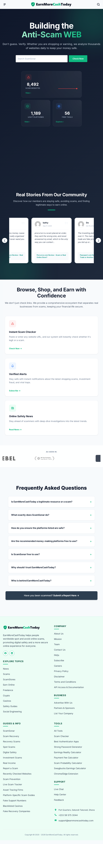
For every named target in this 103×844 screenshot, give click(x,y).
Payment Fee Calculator (66, 757)
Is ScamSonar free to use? (25, 554)
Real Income (9, 763)
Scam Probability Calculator (68, 763)
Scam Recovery (11, 736)
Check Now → (15, 348)
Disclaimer (59, 676)
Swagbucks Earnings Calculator (70, 768)
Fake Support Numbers (14, 800)
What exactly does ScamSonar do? (30, 515)
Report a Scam (10, 768)
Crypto (6, 695)
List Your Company (63, 713)
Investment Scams (12, 757)
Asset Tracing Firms (13, 790)
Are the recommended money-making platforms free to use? (44, 541)
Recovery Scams (11, 741)
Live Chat (59, 789)
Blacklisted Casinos (13, 806)
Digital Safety (10, 752)
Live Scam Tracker (12, 784)
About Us (58, 633)
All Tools (58, 731)
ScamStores (9, 679)
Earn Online (9, 685)
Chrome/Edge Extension (66, 774)
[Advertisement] (51, 159)
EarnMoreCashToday (54, 835)
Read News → (15, 429)
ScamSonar (9, 731)
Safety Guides (10, 706)
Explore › (60, 122)
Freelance (8, 690)
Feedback (59, 800)
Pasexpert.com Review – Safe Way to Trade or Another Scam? (51, 256)
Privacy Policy (61, 671)
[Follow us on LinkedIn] (11, 653)
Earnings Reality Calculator (67, 752)
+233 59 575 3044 (68, 815)
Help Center (60, 794)
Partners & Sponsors (64, 708)
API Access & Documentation (69, 687)
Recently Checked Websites (17, 774)
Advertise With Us (63, 703)
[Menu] (5, 4)
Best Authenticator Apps (66, 741)
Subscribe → (14, 390)
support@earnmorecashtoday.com (76, 820)
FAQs (56, 655)
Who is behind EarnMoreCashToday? (31, 580)
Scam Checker (61, 736)
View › (28, 93)
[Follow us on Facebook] (5, 653)
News (6, 669)
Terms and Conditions (65, 682)
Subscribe (59, 660)
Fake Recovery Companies (16, 811)
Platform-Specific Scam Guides (19, 795)
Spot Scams (9, 747)
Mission (58, 639)
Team (57, 644)
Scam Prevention (11, 779)
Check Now (78, 59)
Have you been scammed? (51, 595)
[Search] (98, 4)
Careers (58, 666)
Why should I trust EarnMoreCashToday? (33, 567)
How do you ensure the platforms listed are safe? (38, 528)
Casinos (7, 701)
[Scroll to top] (98, 833)
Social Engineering (12, 711)
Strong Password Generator (68, 747)
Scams (6, 674)
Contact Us (59, 650)
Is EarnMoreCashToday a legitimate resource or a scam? (41, 501)
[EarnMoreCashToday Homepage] (22, 627)
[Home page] (51, 4)
